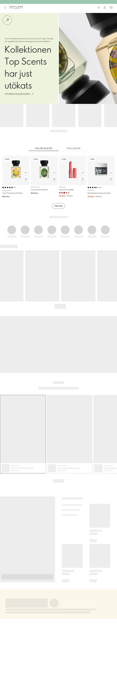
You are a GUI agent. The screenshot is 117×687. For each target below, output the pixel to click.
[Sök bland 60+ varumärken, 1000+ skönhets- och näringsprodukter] (99, 7)
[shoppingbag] (111, 7)
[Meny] (5, 7)
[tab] (43, 148)
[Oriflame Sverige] (16, 7)
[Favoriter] (25, 172)
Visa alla (58, 206)
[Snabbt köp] (25, 179)
